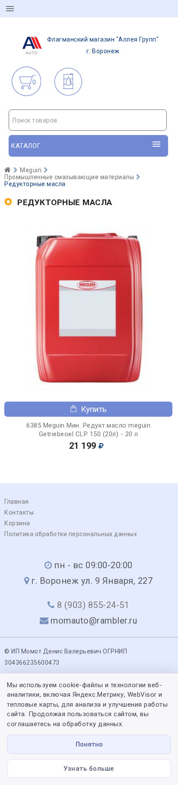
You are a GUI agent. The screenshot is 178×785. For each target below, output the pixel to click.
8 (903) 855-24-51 (93, 605)
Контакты (19, 512)
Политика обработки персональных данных (70, 534)
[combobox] (88, 120)
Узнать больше (89, 768)
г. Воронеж (103, 45)
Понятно (89, 744)
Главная (16, 501)
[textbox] (87, 120)
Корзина (17, 523)
